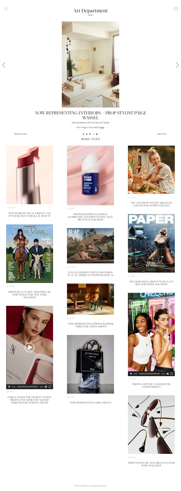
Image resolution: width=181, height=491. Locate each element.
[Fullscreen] (171, 373)
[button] (151, 334)
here (102, 128)
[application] (151, 334)
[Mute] (167, 373)
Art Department (85, 486)
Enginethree (103, 486)
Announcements (79, 123)
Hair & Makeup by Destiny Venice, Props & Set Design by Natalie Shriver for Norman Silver (30, 400)
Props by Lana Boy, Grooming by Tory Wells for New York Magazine (29, 295)
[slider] (149, 373)
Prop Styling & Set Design (98, 123)
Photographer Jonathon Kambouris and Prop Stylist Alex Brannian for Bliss (90, 217)
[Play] (131, 373)
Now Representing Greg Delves (90, 403)
